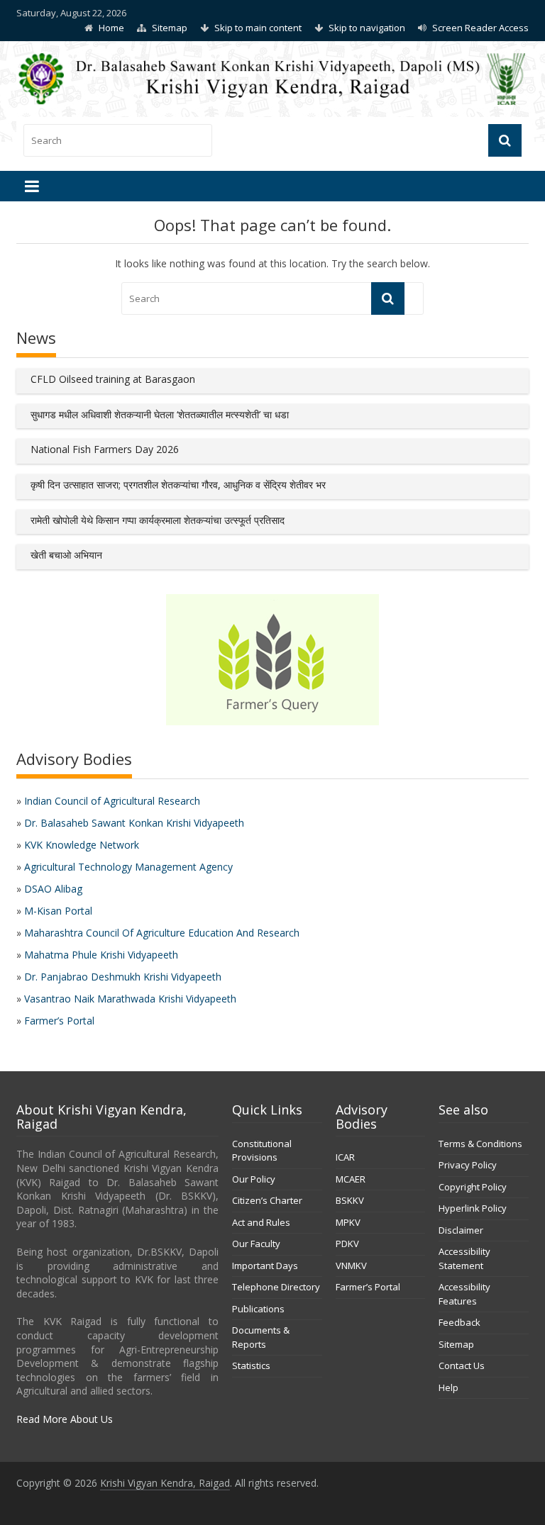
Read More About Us (64, 1419)
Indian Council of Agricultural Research (112, 801)
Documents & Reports (261, 1337)
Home (111, 27)
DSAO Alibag (53, 888)
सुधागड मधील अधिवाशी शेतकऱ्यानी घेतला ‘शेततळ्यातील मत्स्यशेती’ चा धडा (160, 414)
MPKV (348, 1222)
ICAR (345, 1157)
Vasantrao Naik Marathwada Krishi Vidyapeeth (130, 998)
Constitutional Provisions (262, 1150)
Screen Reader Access (480, 27)
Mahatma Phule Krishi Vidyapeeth (101, 954)
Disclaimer (461, 1230)
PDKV (347, 1243)
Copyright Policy (473, 1186)
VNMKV (351, 1265)
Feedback (459, 1322)
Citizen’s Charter (267, 1200)
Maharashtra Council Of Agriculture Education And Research (161, 932)
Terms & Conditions (480, 1143)
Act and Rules (261, 1222)
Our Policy (253, 1179)
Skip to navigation (367, 27)
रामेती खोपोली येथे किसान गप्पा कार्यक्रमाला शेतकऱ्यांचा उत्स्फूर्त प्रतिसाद (158, 520)
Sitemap (169, 27)
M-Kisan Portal (58, 910)
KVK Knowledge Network (81, 844)
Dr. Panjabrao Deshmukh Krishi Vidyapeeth (122, 976)
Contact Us (462, 1365)
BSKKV (350, 1200)
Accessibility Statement (464, 1258)
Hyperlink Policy (473, 1208)
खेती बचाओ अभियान (66, 555)
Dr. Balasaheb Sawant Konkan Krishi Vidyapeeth (134, 822)
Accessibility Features (464, 1293)
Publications (258, 1308)
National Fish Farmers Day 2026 (105, 449)
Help (448, 1387)
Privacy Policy (468, 1164)
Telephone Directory (276, 1286)
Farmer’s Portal (59, 1020)
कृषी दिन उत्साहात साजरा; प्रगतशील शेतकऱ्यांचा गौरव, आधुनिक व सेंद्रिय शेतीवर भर (178, 484)
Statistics (251, 1365)
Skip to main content (258, 27)
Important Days (265, 1265)
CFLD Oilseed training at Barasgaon (113, 379)
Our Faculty (256, 1243)
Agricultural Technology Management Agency (128, 866)
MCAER (350, 1179)
